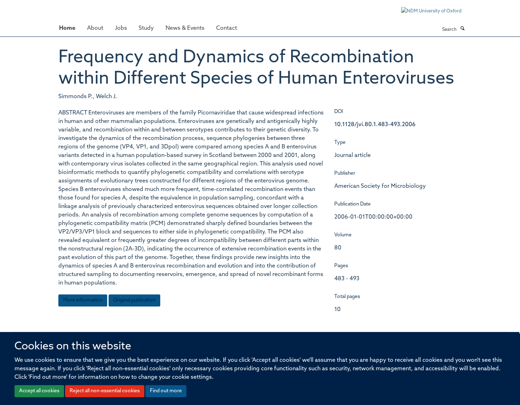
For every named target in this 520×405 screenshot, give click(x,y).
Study (146, 28)
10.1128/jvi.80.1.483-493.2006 (375, 125)
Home (67, 28)
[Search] (462, 29)
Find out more (166, 391)
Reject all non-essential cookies (105, 391)
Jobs (121, 28)
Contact (226, 28)
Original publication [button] (134, 300)
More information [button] (83, 300)
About (95, 28)
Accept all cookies (39, 391)
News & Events (185, 28)
